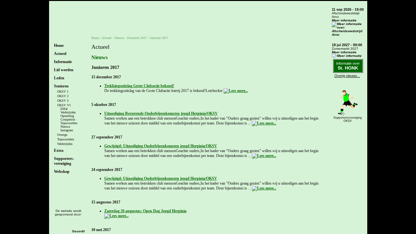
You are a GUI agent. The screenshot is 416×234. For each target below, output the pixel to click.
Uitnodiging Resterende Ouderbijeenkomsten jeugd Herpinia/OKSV (161, 113)
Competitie (67, 119)
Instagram (66, 130)
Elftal (64, 108)
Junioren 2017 (159, 38)
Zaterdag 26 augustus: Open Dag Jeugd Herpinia (145, 211)
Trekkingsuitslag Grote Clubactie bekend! (139, 86)
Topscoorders (68, 123)
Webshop (62, 171)
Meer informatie (344, 20)
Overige (62, 134)
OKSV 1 (63, 91)
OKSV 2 (63, 96)
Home (59, 45)
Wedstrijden (68, 112)
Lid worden (63, 70)
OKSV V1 (64, 105)
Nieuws (65, 126)
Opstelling (67, 116)
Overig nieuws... (347, 76)
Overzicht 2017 (137, 38)
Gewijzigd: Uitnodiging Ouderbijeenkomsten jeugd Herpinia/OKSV (160, 146)
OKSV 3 (63, 100)
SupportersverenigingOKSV (347, 119)
